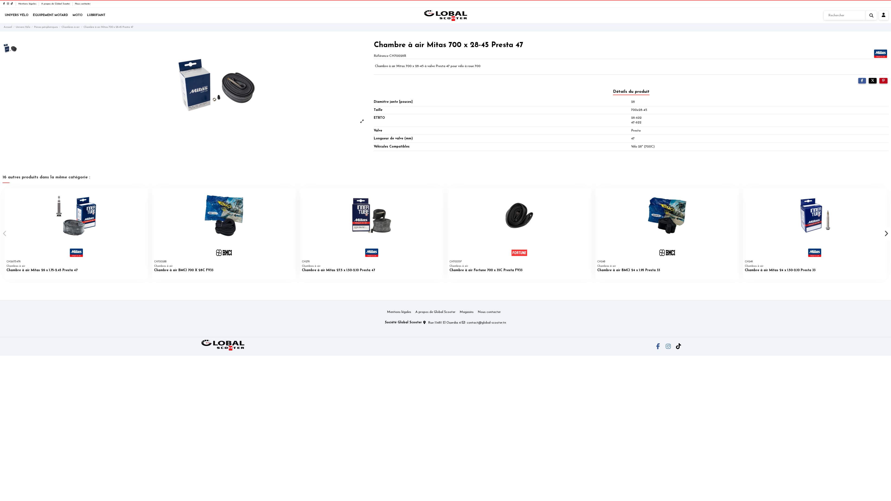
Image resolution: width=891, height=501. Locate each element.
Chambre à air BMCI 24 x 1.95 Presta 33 (628, 270)
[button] (5, 233)
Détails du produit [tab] (631, 92)
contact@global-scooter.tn (486, 322)
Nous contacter (82, 4)
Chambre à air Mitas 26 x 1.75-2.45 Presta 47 (41, 270)
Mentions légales (27, 4)
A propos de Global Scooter (56, 4)
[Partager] (862, 81)
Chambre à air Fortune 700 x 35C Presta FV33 (486, 270)
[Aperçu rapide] (144, 195)
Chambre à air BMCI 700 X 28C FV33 (183, 270)
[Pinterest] (883, 81)
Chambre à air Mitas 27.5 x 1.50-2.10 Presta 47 (338, 270)
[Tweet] (873, 81)
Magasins (467, 312)
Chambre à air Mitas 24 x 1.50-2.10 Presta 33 (780, 270)
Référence (381, 56)
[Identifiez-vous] (883, 15)
